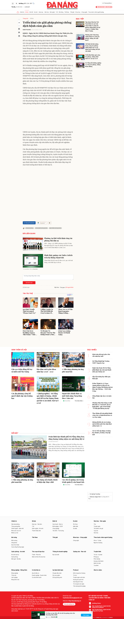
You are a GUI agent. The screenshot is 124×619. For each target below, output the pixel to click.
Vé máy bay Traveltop (95, 494)
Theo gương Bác (15, 526)
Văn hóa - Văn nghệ (49, 12)
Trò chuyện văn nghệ (78, 584)
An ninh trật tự (15, 554)
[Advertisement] (48, 118)
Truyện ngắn (97, 526)
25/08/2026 (16, 7)
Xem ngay (86, 615)
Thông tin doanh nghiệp (60, 551)
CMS (98, 617)
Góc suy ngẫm (56, 575)
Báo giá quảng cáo (69, 604)
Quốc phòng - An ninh (18, 551)
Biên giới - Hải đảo (16, 559)
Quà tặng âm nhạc (78, 581)
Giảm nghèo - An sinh (37, 528)
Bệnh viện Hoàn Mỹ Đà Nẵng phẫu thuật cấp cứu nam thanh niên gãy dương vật (101, 370)
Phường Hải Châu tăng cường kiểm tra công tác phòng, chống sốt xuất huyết (92, 37)
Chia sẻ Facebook (30, 222)
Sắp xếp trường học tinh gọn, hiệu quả (101, 377)
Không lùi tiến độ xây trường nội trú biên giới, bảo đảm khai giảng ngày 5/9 (102, 424)
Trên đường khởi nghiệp (79, 586)
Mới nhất (27, 7)
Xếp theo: (56, 287)
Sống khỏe (14, 542)
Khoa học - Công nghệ (81, 12)
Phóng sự (96, 556)
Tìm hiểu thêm (79, 401)
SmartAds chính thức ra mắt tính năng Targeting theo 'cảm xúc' (72, 395)
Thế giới (72, 12)
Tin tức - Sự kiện (98, 554)
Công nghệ (76, 540)
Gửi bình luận (29, 282)
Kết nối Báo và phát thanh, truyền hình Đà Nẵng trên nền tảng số (99, 598)
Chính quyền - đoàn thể (17, 528)
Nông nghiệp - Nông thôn (19, 570)
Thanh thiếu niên (36, 530)
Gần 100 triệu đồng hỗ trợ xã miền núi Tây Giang (21, 370)
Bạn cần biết (56, 554)
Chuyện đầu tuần (57, 573)
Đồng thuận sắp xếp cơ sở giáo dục (102, 397)
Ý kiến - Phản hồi (36, 554)
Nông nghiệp (14, 573)
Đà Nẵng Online (96, 603)
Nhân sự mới (14, 532)
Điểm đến (75, 526)
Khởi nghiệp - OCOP (58, 526)
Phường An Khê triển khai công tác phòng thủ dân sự (58, 239)
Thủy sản (13, 575)
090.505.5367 (101, 7)
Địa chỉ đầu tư (35, 573)
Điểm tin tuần (97, 563)
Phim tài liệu (97, 559)
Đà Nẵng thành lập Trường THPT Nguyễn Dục (100, 362)
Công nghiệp (56, 528)
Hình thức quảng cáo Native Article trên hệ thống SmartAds (58, 256)
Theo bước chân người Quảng (96, 12)
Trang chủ (25, 18)
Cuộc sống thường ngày (17, 547)
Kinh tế (31, 12)
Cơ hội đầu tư (36, 570)
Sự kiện (75, 528)
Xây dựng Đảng (15, 524)
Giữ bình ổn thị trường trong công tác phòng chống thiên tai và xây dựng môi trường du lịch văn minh (92, 47)
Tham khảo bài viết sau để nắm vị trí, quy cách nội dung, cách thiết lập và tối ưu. (58, 261)
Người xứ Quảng (98, 542)
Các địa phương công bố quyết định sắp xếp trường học (22, 395)
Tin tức (75, 575)
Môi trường (14, 540)
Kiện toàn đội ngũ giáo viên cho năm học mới (101, 355)
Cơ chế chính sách (36, 577)
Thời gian (62, 287)
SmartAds (53, 617)
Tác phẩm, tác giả (98, 528)
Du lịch (36, 12)
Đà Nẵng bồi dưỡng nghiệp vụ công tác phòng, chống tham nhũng (93, 64)
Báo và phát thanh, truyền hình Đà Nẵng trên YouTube (101, 610)
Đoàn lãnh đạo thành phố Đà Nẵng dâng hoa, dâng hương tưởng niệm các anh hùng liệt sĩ (67, 437)
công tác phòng (29, 228)
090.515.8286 (109, 7)
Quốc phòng (14, 556)
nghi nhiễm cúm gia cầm (55, 228)
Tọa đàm (96, 565)
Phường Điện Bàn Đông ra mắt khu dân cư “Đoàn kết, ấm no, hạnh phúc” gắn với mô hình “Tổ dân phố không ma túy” (102, 405)
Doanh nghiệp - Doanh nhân (39, 575)
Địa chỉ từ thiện (15, 545)
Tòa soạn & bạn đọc (38, 551)
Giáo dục (41, 12)
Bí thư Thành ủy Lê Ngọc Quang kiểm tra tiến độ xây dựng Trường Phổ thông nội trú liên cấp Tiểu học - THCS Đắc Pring (102, 387)
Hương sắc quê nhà (78, 579)
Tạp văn (96, 530)
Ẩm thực (75, 524)
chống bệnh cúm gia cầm (41, 228)
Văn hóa (96, 532)
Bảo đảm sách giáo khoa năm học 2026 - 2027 (46, 370)
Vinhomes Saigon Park (95, 496)
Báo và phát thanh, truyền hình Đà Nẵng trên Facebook (101, 606)
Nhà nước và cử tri (16, 530)
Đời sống (61, 12)
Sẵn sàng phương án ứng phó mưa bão (73, 370)
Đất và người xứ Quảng (79, 573)
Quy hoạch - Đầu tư (58, 524)
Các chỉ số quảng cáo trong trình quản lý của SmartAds (73, 481)
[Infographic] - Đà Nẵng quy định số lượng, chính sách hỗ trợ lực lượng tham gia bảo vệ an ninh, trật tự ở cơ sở (47, 398)
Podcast (75, 570)
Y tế (57, 12)
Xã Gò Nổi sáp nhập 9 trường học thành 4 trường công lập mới (101, 432)
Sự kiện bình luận (58, 570)
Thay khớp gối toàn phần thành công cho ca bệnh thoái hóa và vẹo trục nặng (102, 415)
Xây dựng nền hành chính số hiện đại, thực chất (47, 481)
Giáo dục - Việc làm (37, 524)
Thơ (95, 524)
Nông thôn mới (15, 579)
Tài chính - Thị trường (58, 530)
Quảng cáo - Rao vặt (79, 551)
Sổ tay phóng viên (57, 577)
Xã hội (26, 12)
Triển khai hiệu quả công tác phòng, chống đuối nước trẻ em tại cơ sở (92, 56)
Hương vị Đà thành (98, 561)
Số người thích (69, 287)
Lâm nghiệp (14, 577)
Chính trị (22, 12)
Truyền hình (97, 551)
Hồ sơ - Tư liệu (97, 540)
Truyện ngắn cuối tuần (79, 577)
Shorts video (98, 570)
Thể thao (66, 12)
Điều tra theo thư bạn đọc (38, 556)
